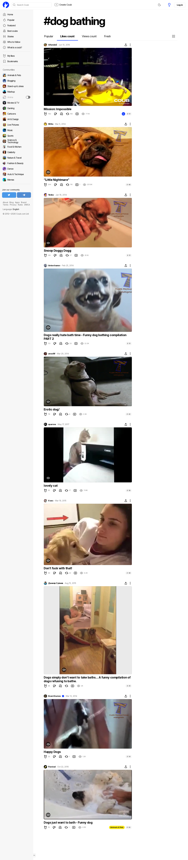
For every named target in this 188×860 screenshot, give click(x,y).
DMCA (27, 205)
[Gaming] (16, 108)
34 (128, 756)
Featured (11, 25)
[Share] (125, 44)
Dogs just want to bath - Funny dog (68, 822)
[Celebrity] (16, 152)
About (5, 202)
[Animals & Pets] (16, 75)
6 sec (50, 501)
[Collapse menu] (34, 855)
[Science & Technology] (16, 141)
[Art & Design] (16, 119)
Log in (180, 5)
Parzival (52, 767)
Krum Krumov (54, 696)
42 (128, 414)
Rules (20, 205)
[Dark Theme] (159, 5)
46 (128, 184)
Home (10, 14)
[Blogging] (16, 80)
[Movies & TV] (16, 102)
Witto (50, 124)
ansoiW (51, 354)
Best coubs (12, 31)
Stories (10, 36)
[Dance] (16, 168)
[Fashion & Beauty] (16, 163)
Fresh (107, 36)
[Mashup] (16, 91)
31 (128, 114)
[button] (174, 36)
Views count (89, 36)
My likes (11, 55)
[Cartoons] (16, 113)
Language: (11, 209)
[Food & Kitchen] (16, 146)
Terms (5, 205)
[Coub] (6, 5)
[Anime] (16, 97)
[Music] (16, 130)
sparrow (52, 424)
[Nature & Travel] (16, 157)
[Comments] (61, 114)
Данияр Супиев (55, 583)
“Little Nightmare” (56, 180)
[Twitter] (9, 195)
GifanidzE (52, 45)
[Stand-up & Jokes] (16, 86)
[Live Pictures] (16, 124)
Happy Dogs (52, 752)
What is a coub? (14, 47)
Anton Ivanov (54, 265)
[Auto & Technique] (16, 174)
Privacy (13, 205)
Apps (17, 202)
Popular (10, 20)
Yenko (51, 195)
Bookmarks (12, 61)
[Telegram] (24, 195)
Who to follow (13, 42)
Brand (23, 202)
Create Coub (65, 4)
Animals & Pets (116, 827)
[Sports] (16, 135)
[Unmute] (48, 172)
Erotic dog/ (51, 409)
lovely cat (51, 485)
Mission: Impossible (57, 109)
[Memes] (16, 179)
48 (128, 573)
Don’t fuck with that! (58, 568)
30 (128, 827)
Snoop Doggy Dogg (57, 250)
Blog (11, 202)
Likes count (67, 36)
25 (128, 686)
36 (128, 490)
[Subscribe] (28, 97)
